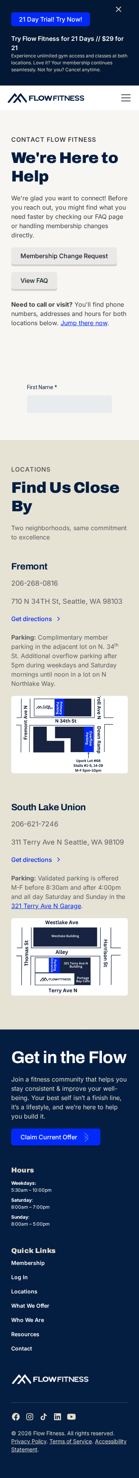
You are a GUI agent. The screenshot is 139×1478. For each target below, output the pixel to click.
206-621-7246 (34, 824)
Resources (25, 1334)
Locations (24, 1291)
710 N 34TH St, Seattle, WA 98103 (66, 601)
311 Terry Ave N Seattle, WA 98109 (67, 842)
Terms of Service (70, 1441)
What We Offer (30, 1305)
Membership (28, 1263)
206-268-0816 (34, 583)
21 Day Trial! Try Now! (50, 19)
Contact (21, 1348)
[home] (45, 98)
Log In (19, 1277)
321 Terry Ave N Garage (46, 906)
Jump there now (84, 323)
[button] (124, 98)
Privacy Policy (28, 1441)
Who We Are (27, 1320)
